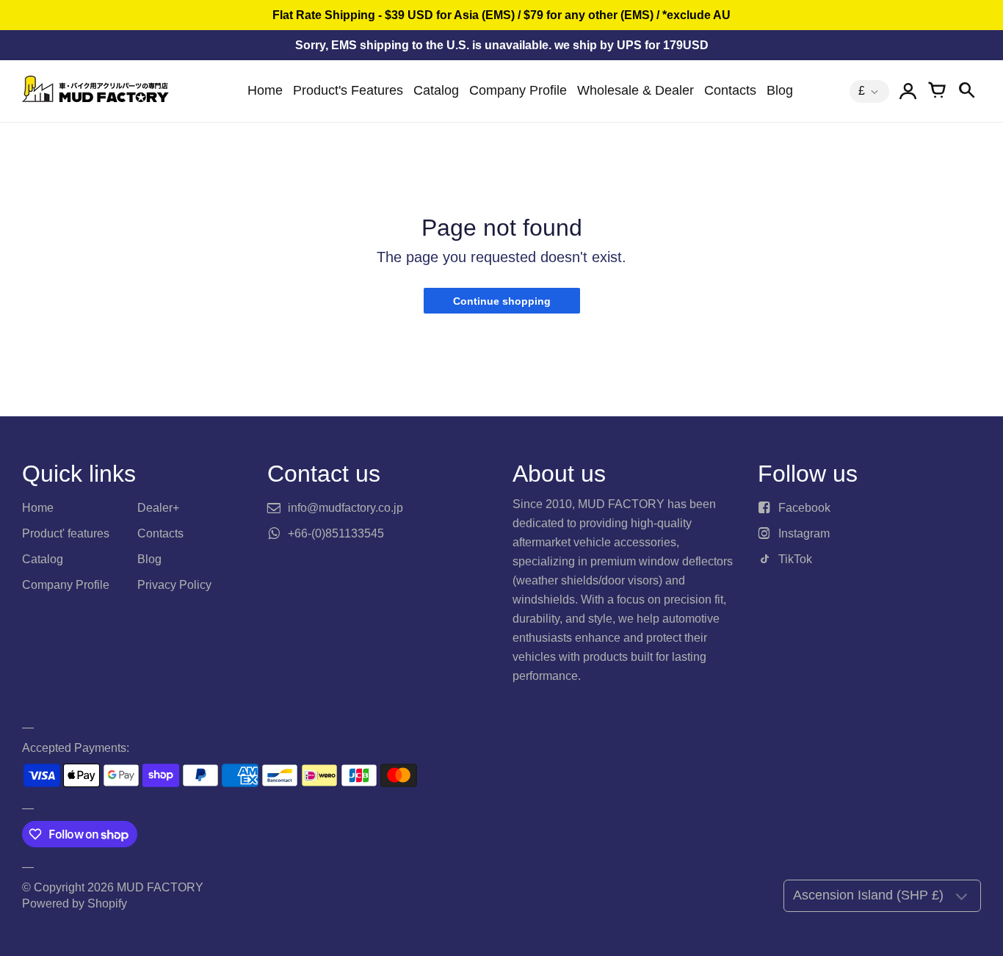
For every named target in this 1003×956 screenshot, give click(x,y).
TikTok (795, 559)
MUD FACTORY (160, 887)
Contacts (730, 90)
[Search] (966, 91)
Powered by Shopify (74, 903)
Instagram (804, 533)
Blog (780, 90)
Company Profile (518, 90)
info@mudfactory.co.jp (345, 507)
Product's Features (348, 90)
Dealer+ (158, 507)
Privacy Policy (174, 585)
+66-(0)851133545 (336, 533)
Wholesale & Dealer (635, 90)
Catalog (436, 90)
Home (265, 90)
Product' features (65, 533)
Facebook (804, 507)
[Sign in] (907, 91)
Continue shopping (502, 301)
